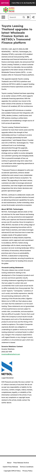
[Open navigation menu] (3, 17)
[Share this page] (33, 17)
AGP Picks (5, 3)
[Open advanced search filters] (28, 17)
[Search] (24, 17)
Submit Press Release (10, 467)
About (9, 463)
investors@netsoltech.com (10, 354)
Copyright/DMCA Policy (12, 471)
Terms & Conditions (26, 467)
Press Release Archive (21, 463)
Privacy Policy (27, 471)
